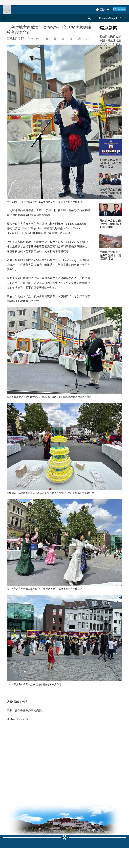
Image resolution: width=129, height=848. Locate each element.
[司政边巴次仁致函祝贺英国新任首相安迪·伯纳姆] (110, 209)
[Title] (7, 9)
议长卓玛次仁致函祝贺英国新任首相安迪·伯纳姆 (110, 193)
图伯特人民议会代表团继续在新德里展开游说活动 (110, 65)
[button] (102, 9)
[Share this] (55, 39)
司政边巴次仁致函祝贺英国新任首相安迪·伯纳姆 (110, 224)
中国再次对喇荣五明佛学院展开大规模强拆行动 (110, 255)
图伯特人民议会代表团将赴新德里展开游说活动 (110, 163)
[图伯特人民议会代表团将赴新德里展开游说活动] (110, 147)
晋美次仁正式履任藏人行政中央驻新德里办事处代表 (110, 87)
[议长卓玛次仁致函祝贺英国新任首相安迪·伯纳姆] (110, 179)
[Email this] (47, 39)
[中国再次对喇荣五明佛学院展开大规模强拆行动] (110, 241)
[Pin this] (79, 39)
